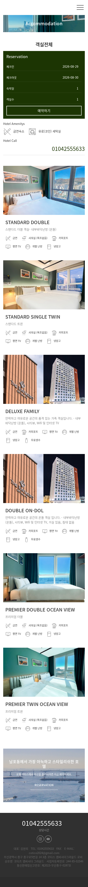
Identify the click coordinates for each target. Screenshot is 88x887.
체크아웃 (11, 77)
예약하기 (44, 110)
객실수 (10, 99)
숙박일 (10, 88)
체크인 (10, 66)
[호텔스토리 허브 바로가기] (44, 882)
